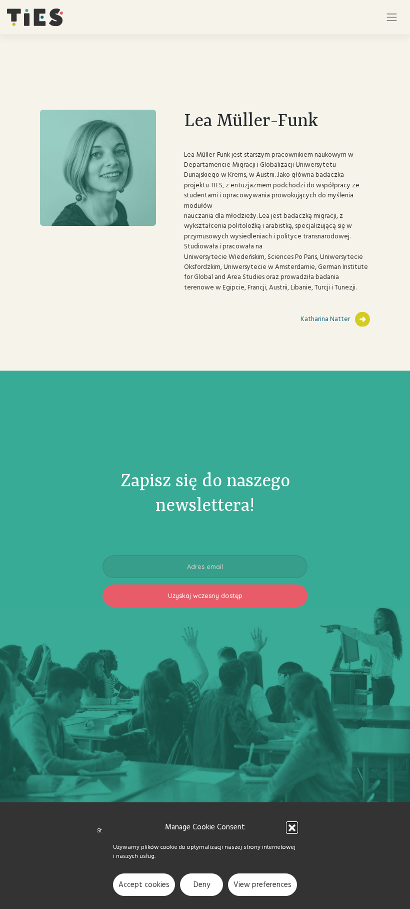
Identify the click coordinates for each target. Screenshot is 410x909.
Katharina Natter (325, 319)
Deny (202, 884)
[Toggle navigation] (392, 18)
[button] (292, 827)
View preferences (263, 884)
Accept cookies (144, 884)
